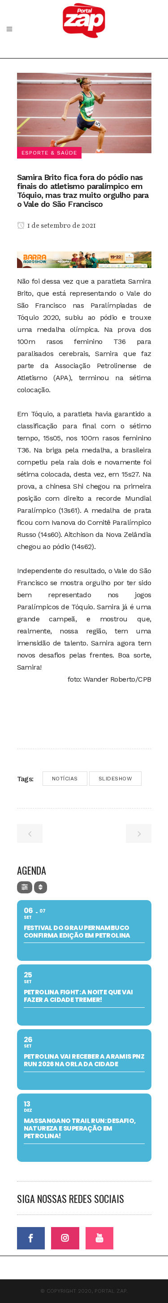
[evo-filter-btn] (24, 887)
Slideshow (116, 778)
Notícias (65, 778)
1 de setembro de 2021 (61, 226)
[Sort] (40, 887)
